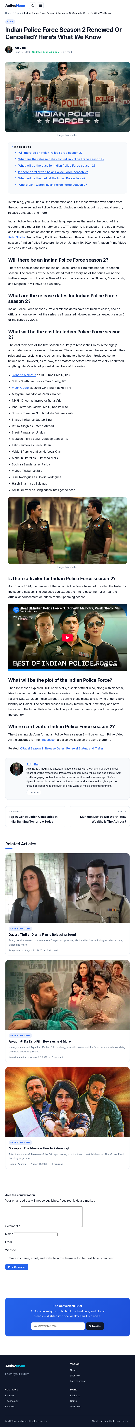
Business (75, 1395)
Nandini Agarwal (18, 1164)
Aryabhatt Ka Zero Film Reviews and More (40, 1041)
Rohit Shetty (16, 237)
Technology (11, 1401)
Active (15, 5)
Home (8, 13)
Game (73, 1401)
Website (10, 1250)
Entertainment (20, 928)
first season (48, 739)
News (18, 13)
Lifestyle (75, 1375)
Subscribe (95, 1326)
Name (9, 1234)
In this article (22, 146)
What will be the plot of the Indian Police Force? (51, 178)
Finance (9, 1395)
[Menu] (40, 5)
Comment (12, 1226)
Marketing (75, 1406)
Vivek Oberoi (20, 387)
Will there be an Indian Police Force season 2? (50, 152)
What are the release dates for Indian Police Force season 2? (61, 159)
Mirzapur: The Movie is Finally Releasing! (39, 1148)
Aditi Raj (21, 47)
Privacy (126, 1421)
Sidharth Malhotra (24, 375)
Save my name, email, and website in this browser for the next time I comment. (61, 1258)
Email (8, 1242)
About (95, 1421)
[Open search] (32, 5)
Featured (10, 1406)
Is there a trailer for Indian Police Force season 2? (53, 172)
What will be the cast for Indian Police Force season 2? (56, 165)
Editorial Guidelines (110, 1421)
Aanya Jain (15, 950)
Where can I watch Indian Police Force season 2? (52, 184)
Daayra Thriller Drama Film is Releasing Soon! (42, 935)
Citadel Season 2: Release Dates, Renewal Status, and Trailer (61, 748)
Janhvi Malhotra (17, 1057)
